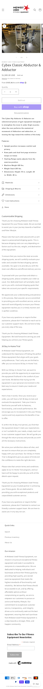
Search (7, 532)
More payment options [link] (21, 113)
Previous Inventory (12, 537)
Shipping (4, 78)
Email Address (13, 645)
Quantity (5, 87)
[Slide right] (26, 57)
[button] (3, 10)
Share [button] (7, 207)
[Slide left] (16, 57)
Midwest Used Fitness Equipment (18, 686)
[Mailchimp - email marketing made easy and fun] (20, 665)
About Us (8, 542)
